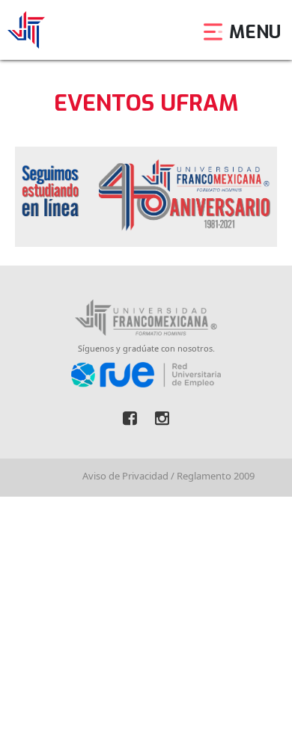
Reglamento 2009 (216, 475)
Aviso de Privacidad (125, 475)
